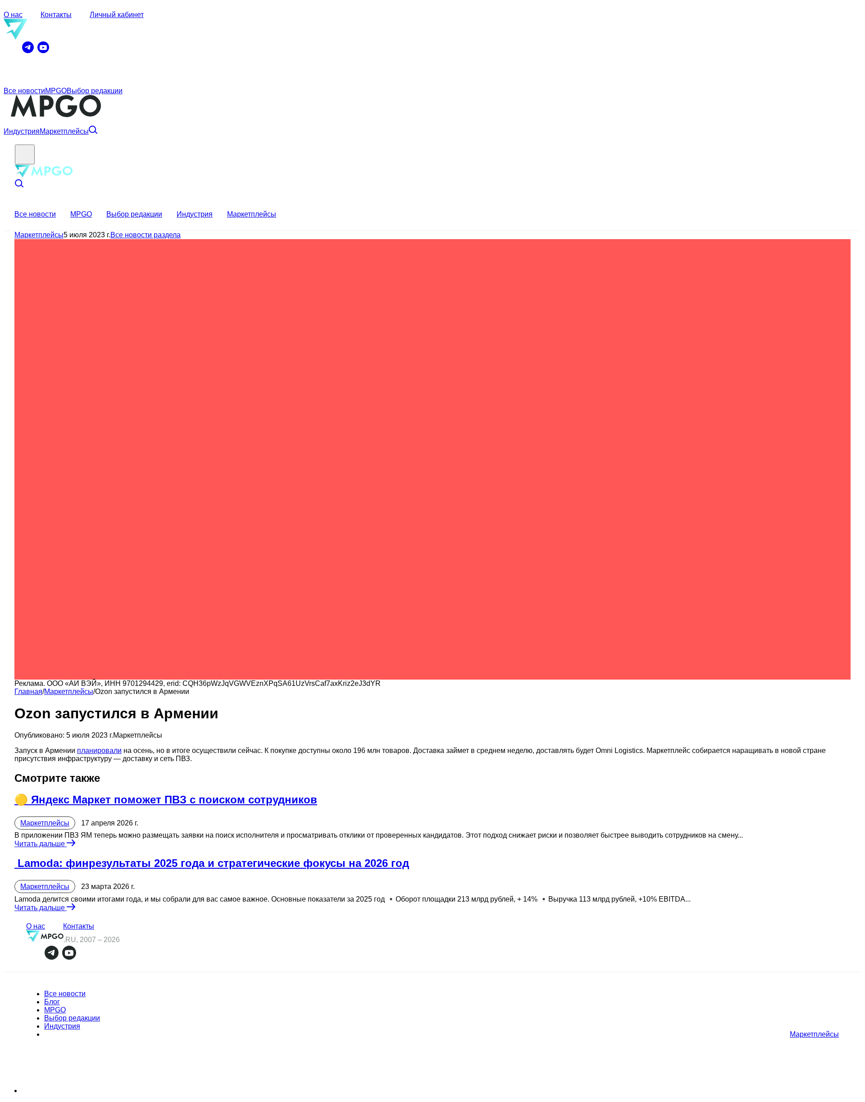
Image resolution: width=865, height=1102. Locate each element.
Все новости (24, 91)
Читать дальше (40, 844)
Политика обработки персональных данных (78, 1091)
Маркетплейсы (64, 131)
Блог (52, 1002)
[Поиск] (93, 131)
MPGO (56, 91)
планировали (99, 750)
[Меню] (25, 154)
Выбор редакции (95, 91)
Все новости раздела (145, 235)
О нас (13, 14)
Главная (28, 691)
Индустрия (22, 131)
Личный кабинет (117, 14)
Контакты (56, 14)
